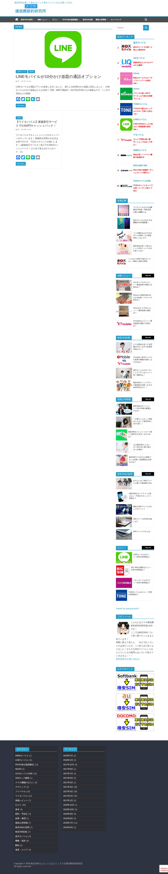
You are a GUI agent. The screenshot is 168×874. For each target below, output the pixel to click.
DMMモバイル (22, 755)
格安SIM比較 (88, 20)
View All (148, 275)
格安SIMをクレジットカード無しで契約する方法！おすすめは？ (140, 434)
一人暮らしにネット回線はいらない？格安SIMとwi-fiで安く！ (142, 421)
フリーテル (20, 791)
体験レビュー (42, 20)
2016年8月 (68, 818)
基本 (17, 809)
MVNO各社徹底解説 (70, 20)
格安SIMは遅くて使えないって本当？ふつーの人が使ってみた (142, 248)
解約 (17, 845)
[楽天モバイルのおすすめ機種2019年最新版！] (124, 219)
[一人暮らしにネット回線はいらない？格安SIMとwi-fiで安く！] (124, 418)
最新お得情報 (101, 20)
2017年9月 (68, 769)
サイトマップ (116, 20)
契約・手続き (21, 814)
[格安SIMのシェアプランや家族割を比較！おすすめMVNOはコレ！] (124, 382)
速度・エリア (21, 850)
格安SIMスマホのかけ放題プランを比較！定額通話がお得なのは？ (140, 459)
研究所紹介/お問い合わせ (128, 659)
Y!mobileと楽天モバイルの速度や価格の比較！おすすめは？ (142, 359)
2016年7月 (68, 823)
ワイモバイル (21, 796)
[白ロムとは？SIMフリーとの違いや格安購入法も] (124, 480)
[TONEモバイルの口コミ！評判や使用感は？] (121, 591)
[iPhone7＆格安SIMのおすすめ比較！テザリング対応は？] (124, 294)
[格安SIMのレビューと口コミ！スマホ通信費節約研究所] (16, 19)
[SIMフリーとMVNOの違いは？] (124, 518)
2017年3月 (68, 791)
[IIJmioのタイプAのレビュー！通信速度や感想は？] (124, 307)
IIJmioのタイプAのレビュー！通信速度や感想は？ (142, 310)
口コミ (55, 20)
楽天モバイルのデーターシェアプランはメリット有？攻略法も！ (142, 372)
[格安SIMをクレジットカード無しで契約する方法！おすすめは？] (121, 431)
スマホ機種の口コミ (24, 782)
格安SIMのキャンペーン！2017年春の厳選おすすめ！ (142, 408)
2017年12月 (68, 764)
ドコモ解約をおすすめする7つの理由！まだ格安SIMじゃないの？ (45, 2)
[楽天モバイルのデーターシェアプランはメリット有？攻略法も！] (124, 369)
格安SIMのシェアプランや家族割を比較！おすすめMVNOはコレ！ (142, 385)
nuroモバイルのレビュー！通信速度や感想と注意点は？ (142, 284)
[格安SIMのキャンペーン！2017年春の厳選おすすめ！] (124, 405)
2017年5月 (68, 782)
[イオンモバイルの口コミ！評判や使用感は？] (124, 579)
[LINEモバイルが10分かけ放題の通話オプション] (63, 33)
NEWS (31, 71)
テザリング (20, 787)
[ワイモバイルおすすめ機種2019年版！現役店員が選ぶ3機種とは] (124, 206)
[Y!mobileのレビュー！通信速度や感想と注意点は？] (124, 320)
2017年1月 (68, 800)
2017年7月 (68, 773)
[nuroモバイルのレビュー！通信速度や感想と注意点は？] (124, 281)
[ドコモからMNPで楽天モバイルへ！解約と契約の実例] (121, 258)
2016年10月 (68, 809)
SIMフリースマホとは (141, 531)
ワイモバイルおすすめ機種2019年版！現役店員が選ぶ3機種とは (142, 209)
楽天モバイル (21, 836)
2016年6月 (68, 827)
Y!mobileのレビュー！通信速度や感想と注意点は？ (142, 323)
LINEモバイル (21, 71)
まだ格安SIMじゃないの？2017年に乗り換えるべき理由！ (142, 447)
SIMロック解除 (22, 778)
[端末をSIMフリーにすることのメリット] (124, 506)
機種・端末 (20, 841)
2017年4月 (68, 787)
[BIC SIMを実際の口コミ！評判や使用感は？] (123, 567)
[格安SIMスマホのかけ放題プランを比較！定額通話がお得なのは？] (122, 456)
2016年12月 (68, 805)
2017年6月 (68, 778)
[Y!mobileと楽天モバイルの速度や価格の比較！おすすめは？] (124, 356)
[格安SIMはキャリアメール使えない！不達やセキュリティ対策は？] (122, 493)
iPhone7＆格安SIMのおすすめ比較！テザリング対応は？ (142, 297)
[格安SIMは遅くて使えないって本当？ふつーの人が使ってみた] (124, 245)
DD (18, 81)
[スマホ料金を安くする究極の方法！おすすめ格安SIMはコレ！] (124, 343)
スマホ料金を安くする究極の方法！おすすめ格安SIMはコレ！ (142, 346)
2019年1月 (68, 755)
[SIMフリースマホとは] (124, 531)
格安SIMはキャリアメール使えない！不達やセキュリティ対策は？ (140, 495)
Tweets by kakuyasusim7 (127, 608)
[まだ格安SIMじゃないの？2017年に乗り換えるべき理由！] (124, 444)
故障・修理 (20, 818)
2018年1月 (68, 760)
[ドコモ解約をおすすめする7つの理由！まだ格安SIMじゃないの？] (124, 232)
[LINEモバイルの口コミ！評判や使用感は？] (124, 554)
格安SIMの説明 (27, 20)
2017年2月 (68, 796)
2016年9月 (68, 814)
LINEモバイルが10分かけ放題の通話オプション (58, 76)
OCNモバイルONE (24, 773)
